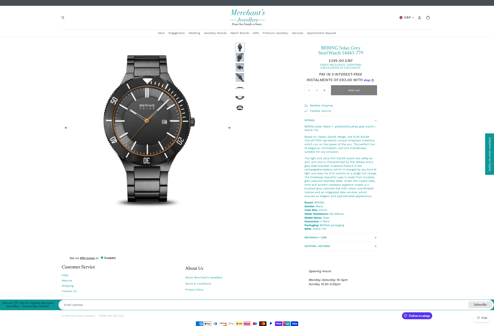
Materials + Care (316, 237)
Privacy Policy (194, 289)
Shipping (67, 285)
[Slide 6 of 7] (240, 97)
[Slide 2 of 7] (240, 57)
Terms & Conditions (198, 283)
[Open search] (63, 17)
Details (310, 120)
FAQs (65, 275)
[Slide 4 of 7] (240, 77)
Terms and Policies (111, 315)
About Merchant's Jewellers (203, 277)
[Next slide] (230, 128)
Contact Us (69, 291)
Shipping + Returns (317, 246)
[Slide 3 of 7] (240, 67)
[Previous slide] (65, 128)
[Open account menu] (419, 17)
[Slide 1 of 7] (240, 47)
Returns (67, 280)
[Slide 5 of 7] (240, 87)
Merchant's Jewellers (83, 315)
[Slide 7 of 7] (240, 107)
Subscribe (480, 304)
